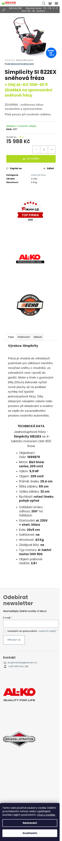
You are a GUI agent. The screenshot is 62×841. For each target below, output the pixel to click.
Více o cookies (46, 815)
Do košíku (33, 158)
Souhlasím (30, 833)
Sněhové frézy (38, 175)
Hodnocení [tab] (24, 337)
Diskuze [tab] (38, 337)
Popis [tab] (11, 337)
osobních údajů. (47, 631)
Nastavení (30, 823)
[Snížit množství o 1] (36, 149)
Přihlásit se (14, 639)
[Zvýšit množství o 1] (51, 149)
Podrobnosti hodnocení (19, 63)
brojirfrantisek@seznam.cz (22, 662)
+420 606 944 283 (18, 666)
